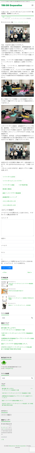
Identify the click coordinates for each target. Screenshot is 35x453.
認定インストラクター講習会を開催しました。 (15, 343)
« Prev (5, 272)
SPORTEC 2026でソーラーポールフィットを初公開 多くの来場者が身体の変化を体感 (17, 348)
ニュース (26, 22)
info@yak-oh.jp (9, 368)
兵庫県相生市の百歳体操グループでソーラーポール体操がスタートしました (17, 339)
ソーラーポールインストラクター (12, 180)
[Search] (32, 318)
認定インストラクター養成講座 (12, 193)
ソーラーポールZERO (9, 176)
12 (5, 429)
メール (4, 245)
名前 (3, 238)
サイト (3, 252)
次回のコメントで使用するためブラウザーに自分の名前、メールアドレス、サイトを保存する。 (16, 262)
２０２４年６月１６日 (9, 205)
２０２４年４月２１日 (9, 201)
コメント (4, 218)
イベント (15, 22)
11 (3, 429)
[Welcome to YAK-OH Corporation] (11, 5)
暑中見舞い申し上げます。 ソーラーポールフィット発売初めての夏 (17, 328)
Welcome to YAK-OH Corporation (17, 445)
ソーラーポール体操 (8, 185)
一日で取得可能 (23, 185)
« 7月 (2, 439)
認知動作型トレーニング (10, 197)
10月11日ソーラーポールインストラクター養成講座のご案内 (17, 334)
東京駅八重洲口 (7, 189)
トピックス (20, 22)
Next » (30, 272)
